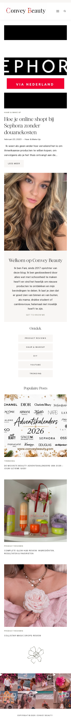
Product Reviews (35, 338)
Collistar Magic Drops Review (22, 636)
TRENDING (36, 373)
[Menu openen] (58, 11)
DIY (35, 356)
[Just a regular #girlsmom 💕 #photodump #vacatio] (44, 682)
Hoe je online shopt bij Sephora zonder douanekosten (29, 125)
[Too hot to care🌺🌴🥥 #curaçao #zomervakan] (62, 700)
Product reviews (13, 546)
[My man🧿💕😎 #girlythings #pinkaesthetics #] (9, 682)
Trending (9, 461)
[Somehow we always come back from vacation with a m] (27, 700)
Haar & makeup (35, 347)
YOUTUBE (35, 365)
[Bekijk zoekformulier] (65, 11)
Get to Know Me (35, 315)
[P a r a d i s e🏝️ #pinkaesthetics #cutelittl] (27, 682)
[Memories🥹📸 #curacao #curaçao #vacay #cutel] (9, 700)
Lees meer (16, 164)
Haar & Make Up (12, 112)
